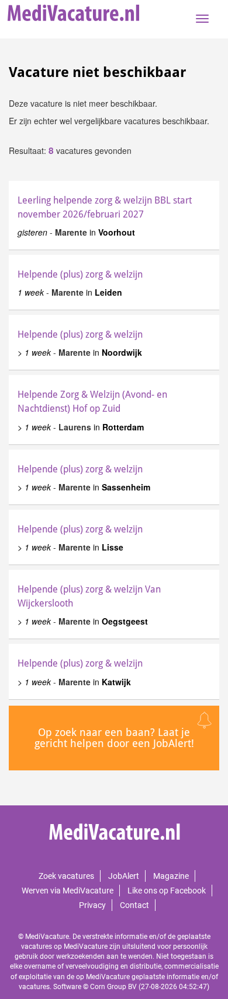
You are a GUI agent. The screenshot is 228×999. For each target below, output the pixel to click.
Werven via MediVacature (67, 890)
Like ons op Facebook (166, 890)
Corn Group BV (113, 987)
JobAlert (123, 876)
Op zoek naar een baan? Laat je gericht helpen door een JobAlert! (114, 738)
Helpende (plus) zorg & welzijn (80, 274)
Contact (134, 905)
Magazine (171, 876)
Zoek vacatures (66, 876)
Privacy (92, 905)
